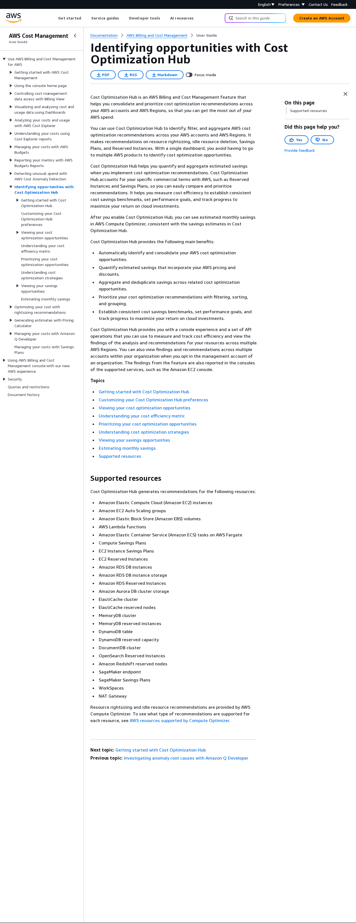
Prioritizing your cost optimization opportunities (148, 424)
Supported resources (120, 456)
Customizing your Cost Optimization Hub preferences (153, 399)
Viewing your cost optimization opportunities (145, 408)
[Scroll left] (54, 18)
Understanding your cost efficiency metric (142, 416)
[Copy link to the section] (86, 478)
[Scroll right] (197, 18)
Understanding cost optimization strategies (144, 432)
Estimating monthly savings (127, 448)
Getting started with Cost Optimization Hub (144, 391)
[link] (206, 35)
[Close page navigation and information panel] (345, 93)
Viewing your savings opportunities (134, 440)
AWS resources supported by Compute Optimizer (179, 720)
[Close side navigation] (75, 35)
